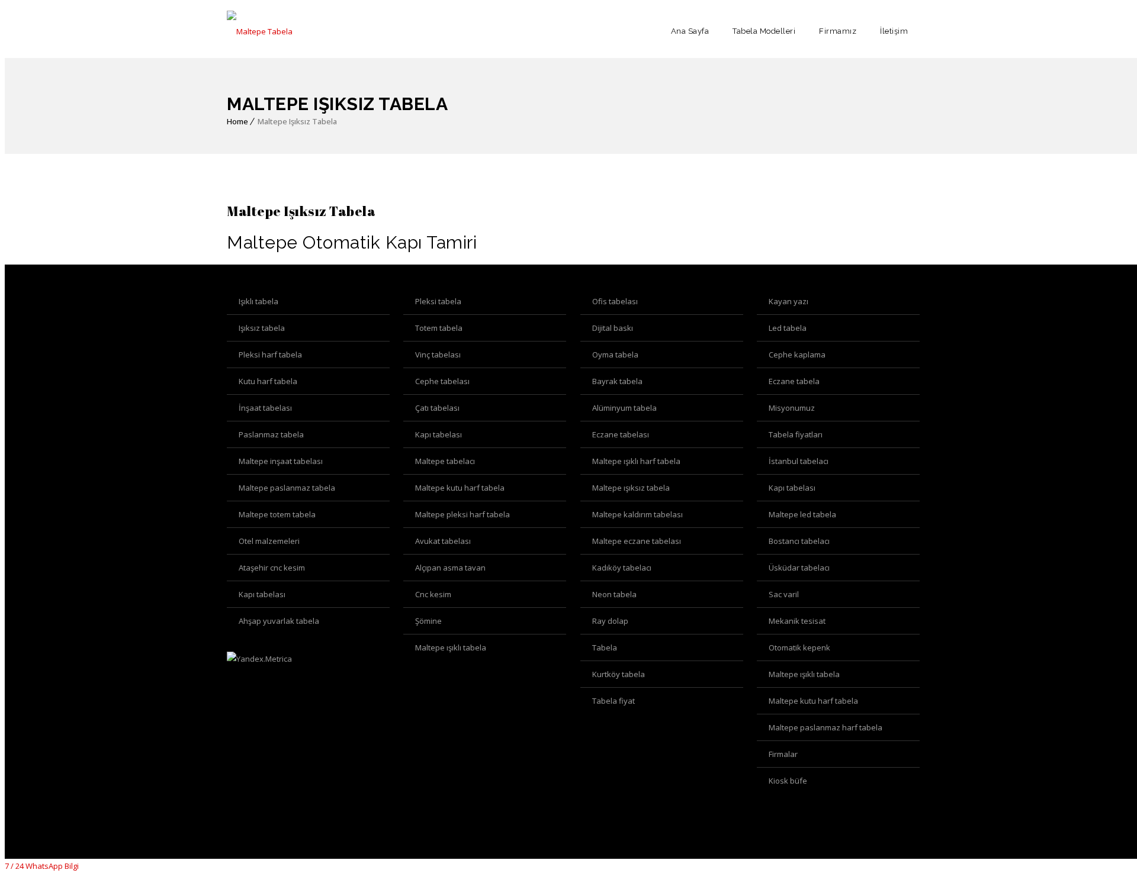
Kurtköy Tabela (618, 674)
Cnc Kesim (433, 594)
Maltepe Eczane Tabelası (636, 541)
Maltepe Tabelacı (445, 461)
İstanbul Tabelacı (798, 461)
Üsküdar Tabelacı (799, 567)
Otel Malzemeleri (269, 541)
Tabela (604, 647)
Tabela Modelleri (764, 31)
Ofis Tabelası (615, 301)
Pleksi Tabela (438, 301)
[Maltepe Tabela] (260, 31)
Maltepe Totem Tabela (277, 514)
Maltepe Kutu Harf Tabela (460, 487)
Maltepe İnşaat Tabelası (281, 461)
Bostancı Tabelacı (799, 541)
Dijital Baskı (612, 328)
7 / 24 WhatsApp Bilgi (42, 866)
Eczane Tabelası (620, 434)
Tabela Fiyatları (796, 434)
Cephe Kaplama (797, 354)
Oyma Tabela (615, 354)
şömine (428, 621)
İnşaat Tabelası (265, 407)
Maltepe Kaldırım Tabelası (637, 514)
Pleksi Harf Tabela (270, 354)
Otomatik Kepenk (799, 647)
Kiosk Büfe (788, 780)
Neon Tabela (614, 594)
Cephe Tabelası (442, 381)
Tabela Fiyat (613, 700)
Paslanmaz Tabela (271, 434)
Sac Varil (784, 594)
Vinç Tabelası (438, 354)
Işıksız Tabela (262, 328)
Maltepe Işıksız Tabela (631, 487)
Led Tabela (788, 328)
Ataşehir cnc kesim (272, 567)
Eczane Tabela (794, 381)
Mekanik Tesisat (797, 621)
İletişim (894, 31)
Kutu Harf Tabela (268, 381)
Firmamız (837, 31)
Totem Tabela (438, 328)
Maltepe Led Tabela (802, 514)
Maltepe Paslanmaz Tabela (287, 487)
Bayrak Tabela (617, 381)
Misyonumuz (792, 407)
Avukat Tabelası (443, 541)
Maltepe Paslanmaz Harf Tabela (825, 727)
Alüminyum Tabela (624, 407)
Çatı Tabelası (437, 407)
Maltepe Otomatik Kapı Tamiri (352, 242)
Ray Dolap (610, 621)
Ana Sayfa (690, 31)
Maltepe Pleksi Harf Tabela (462, 514)
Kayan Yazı (788, 301)
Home (237, 121)
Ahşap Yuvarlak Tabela (279, 621)
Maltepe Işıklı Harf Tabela (636, 461)
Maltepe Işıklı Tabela (450, 647)
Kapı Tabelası (438, 434)
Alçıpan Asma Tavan (450, 567)
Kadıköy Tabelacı (621, 567)
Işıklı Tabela (258, 301)
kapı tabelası (262, 594)
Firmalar (783, 754)
